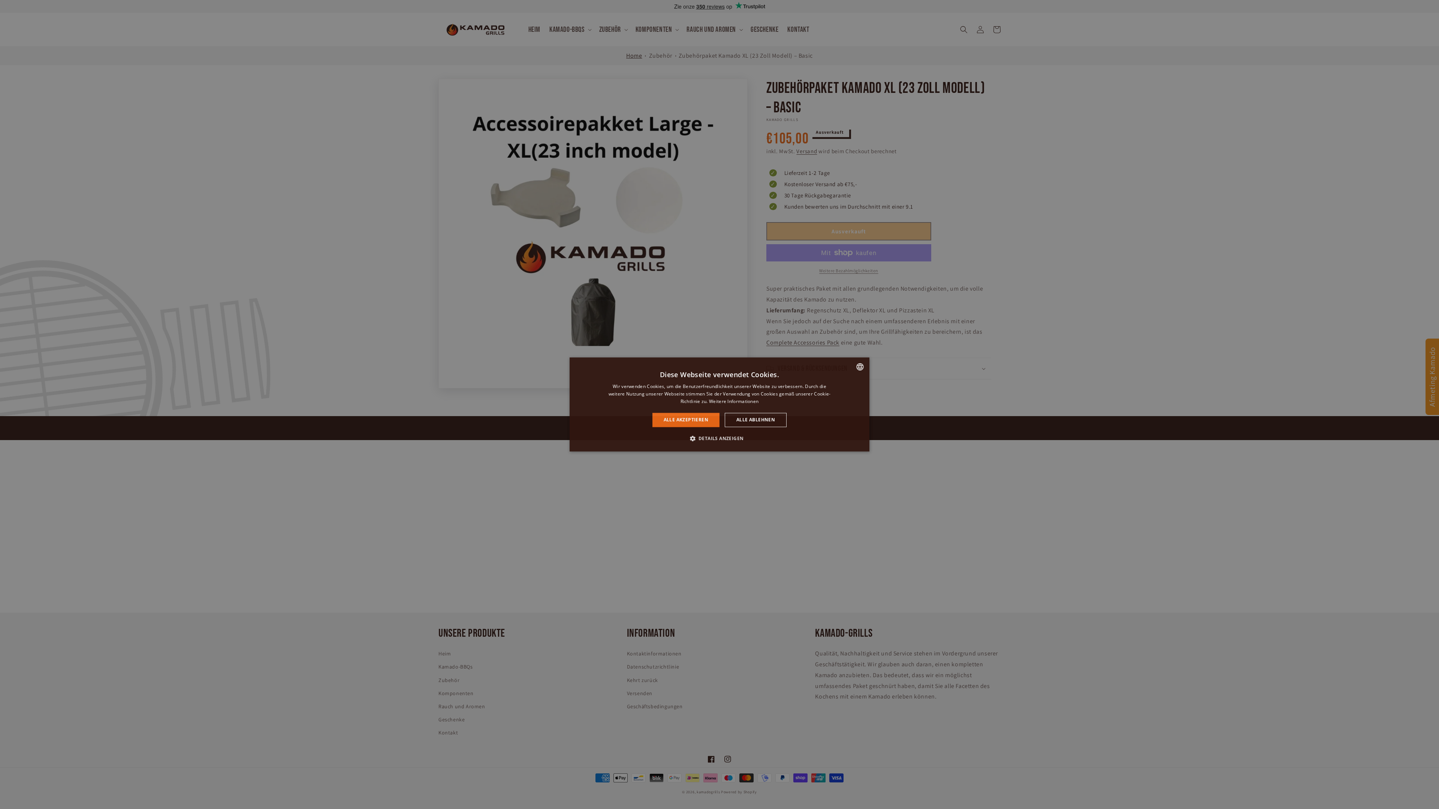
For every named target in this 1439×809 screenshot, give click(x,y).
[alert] (719, 404)
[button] (720, 438)
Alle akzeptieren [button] (686, 419)
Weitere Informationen (733, 401)
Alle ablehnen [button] (755, 419)
